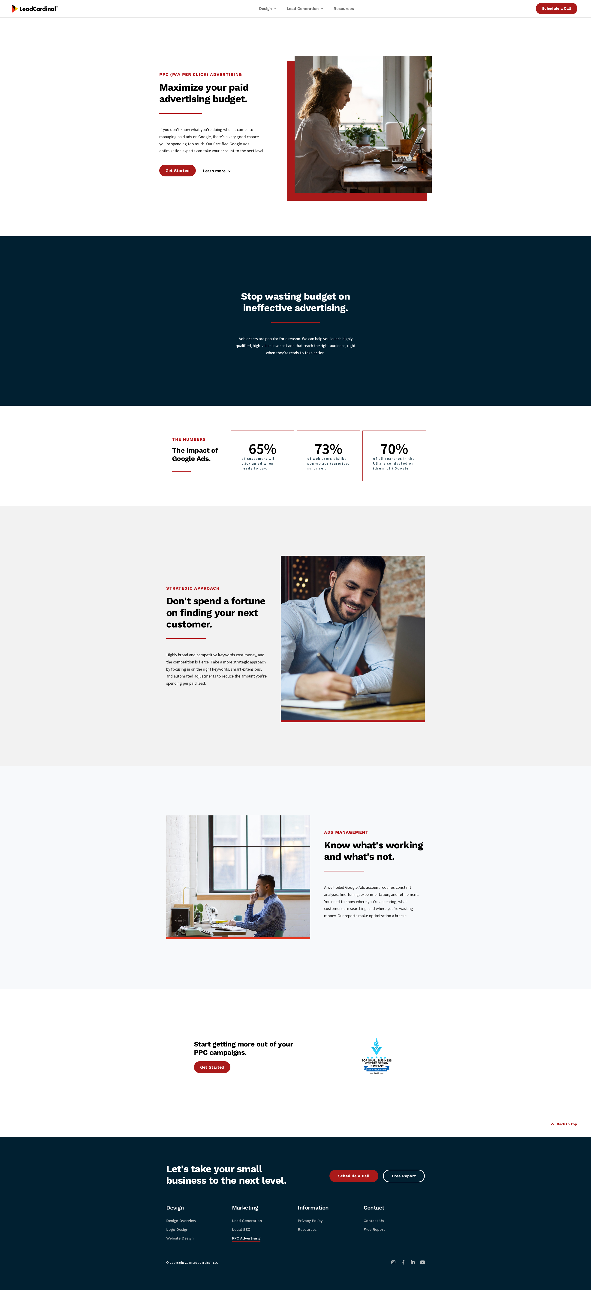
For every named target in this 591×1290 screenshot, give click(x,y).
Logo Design (177, 1229)
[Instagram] (393, 1262)
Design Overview (181, 1221)
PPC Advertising (246, 1238)
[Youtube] (422, 1262)
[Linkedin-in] (412, 1262)
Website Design (180, 1238)
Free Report (374, 1229)
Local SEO (241, 1229)
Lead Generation (247, 1221)
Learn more (215, 170)
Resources (307, 1229)
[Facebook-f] (403, 1262)
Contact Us (374, 1221)
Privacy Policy (310, 1221)
